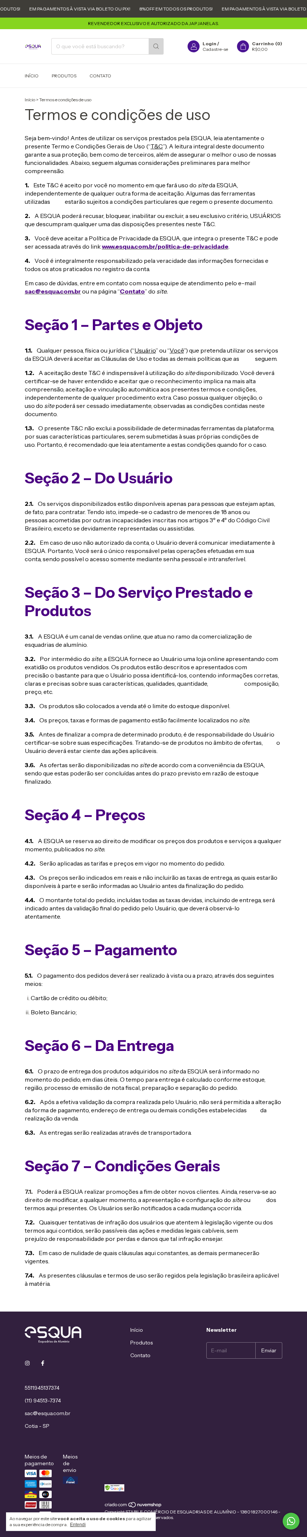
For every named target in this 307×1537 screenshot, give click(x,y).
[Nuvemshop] (133, 1506)
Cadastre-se (215, 49)
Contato (100, 76)
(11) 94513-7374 (43, 1400)
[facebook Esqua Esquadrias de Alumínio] (42, 1363)
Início (32, 76)
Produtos (64, 76)
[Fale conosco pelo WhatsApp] (291, 1521)
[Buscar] (156, 46)
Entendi (78, 1524)
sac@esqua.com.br (47, 1413)
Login (209, 43)
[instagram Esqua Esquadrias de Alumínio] (27, 1363)
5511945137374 (42, 1387)
